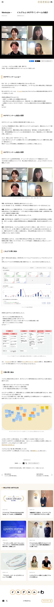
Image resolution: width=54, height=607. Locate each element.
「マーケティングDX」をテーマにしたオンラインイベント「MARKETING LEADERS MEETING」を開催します (13, 545)
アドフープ (30, 361)
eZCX (35, 361)
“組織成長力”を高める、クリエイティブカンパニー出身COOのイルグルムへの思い (40, 513)
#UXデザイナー (21, 15)
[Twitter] (6, 601)
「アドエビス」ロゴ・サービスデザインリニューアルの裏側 (13, 576)
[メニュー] (2, 2)
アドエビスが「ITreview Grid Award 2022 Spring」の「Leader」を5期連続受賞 (13, 513)
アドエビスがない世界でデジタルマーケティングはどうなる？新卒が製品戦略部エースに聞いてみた (40, 545)
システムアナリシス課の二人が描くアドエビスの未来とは (40, 576)
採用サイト (35, 450)
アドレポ (24, 361)
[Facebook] (3, 601)
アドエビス (19, 91)
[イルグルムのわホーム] (45, 2)
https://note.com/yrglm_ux (8, 444)
